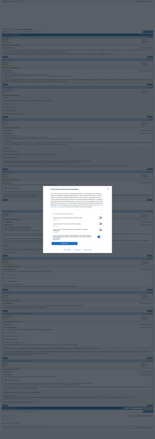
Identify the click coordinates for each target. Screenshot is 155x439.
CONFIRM (64, 243)
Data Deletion (67, 249)
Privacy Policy (88, 249)
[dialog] (77, 219)
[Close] (108, 189)
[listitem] (77, 214)
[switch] (99, 217)
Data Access (77, 249)
